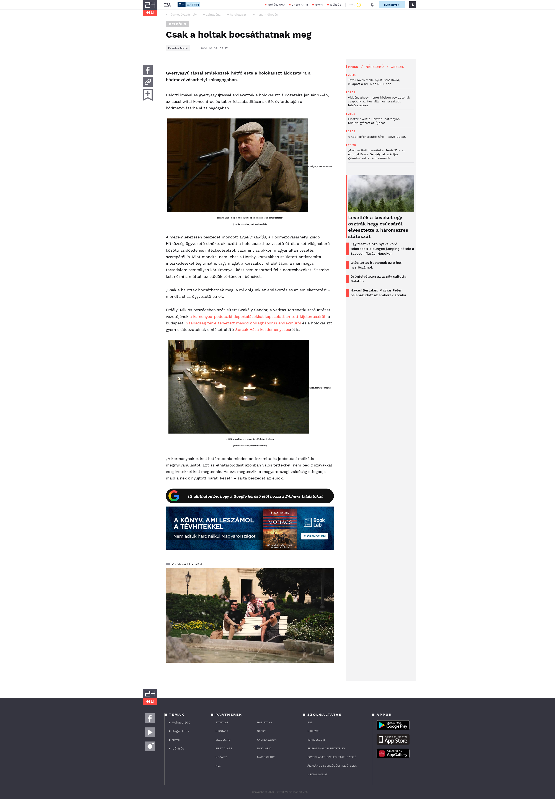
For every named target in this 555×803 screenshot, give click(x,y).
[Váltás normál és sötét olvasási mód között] (372, 4)
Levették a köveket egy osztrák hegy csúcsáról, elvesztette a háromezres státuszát (378, 227)
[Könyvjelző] (148, 95)
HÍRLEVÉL (313, 731)
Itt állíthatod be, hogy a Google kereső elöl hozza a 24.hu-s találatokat (255, 496)
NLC (218, 765)
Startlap (221, 722)
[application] (250, 615)
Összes (397, 67)
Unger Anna (300, 4)
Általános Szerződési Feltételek (332, 765)
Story (261, 731)
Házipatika (264, 722)
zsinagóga (213, 14)
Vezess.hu (222, 739)
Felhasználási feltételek (326, 748)
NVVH (319, 4)
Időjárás (335, 4)
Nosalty (221, 757)
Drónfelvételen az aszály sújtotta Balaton (378, 278)
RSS (310, 722)
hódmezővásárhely (182, 14)
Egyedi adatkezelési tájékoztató (331, 757)
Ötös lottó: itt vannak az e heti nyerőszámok (376, 265)
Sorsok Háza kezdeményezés (262, 329)
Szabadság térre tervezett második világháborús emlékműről (243, 323)
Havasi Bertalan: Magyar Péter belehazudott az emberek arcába (378, 292)
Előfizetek (391, 5)
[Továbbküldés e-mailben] (148, 82)
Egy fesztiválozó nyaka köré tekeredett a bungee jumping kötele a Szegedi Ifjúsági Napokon (382, 249)
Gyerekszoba (266, 739)
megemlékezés (267, 14)
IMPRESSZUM (316, 739)
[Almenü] (167, 5)
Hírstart (221, 731)
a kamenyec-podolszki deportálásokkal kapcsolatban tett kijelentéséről (257, 316)
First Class (223, 748)
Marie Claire (266, 757)
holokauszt (238, 14)
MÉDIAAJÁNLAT (317, 774)
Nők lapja (264, 748)
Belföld (177, 24)
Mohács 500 (276, 4)
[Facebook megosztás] (148, 70)
